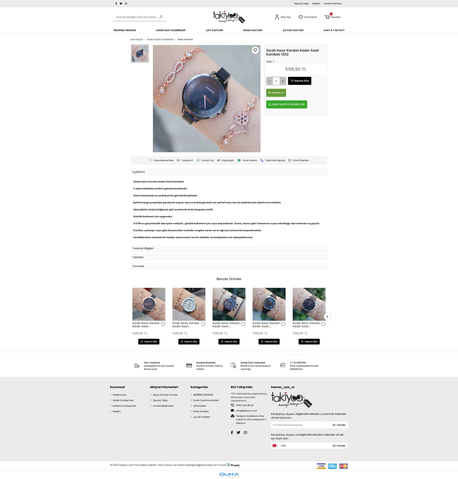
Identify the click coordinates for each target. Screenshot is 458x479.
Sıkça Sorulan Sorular (165, 394)
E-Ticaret (221, 465)
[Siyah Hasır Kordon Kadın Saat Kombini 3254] (148, 304)
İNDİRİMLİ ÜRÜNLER (203, 394)
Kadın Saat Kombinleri (206, 400)
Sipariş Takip (301, 3)
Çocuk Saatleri (201, 417)
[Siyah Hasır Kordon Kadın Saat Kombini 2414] (229, 304)
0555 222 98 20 (245, 405)
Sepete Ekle (301, 81)
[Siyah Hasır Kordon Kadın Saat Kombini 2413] (269, 304)
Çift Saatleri (199, 406)
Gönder (341, 425)
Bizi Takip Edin (242, 387)
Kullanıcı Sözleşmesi (124, 406)
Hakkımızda (119, 394)
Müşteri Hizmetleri (164, 387)
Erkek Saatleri (201, 411)
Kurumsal (117, 387)
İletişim (316, 3)
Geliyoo (211, 465)
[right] (327, 317)
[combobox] (275, 445)
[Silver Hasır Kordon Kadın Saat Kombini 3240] (188, 304)
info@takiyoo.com (246, 410)
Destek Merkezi (333, 3)
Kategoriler (199, 387)
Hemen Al (277, 93)
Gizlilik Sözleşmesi (123, 400)
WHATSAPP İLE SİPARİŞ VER (288, 104)
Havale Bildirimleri (163, 406)
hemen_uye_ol (282, 387)
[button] (282, 17)
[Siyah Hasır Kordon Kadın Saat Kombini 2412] (309, 304)
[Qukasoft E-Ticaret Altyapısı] (229, 475)
